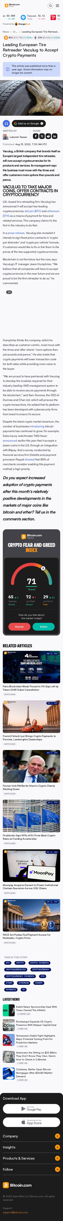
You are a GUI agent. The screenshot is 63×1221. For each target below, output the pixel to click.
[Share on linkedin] (54, 136)
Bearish (19, 626)
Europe (39, 983)
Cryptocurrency (40, 969)
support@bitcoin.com (15, 1212)
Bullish (43, 626)
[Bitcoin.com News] (12, 6)
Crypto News (15, 31)
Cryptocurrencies (16, 969)
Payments (11, 989)
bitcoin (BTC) (33, 211)
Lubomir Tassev (18, 137)
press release (16, 233)
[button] (42, 123)
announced (10, 440)
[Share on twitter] (42, 136)
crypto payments (39, 963)
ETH (42, 976)
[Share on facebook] (35, 136)
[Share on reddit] (48, 136)
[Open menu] (57, 5)
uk (23, 989)
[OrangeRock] (22, 24)
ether (9, 983)
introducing (37, 426)
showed (29, 459)
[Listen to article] (6, 123)
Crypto (20, 963)
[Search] (50, 5)
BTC (8, 963)
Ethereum (24, 983)
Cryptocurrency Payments (20, 976)
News (6, 31)
